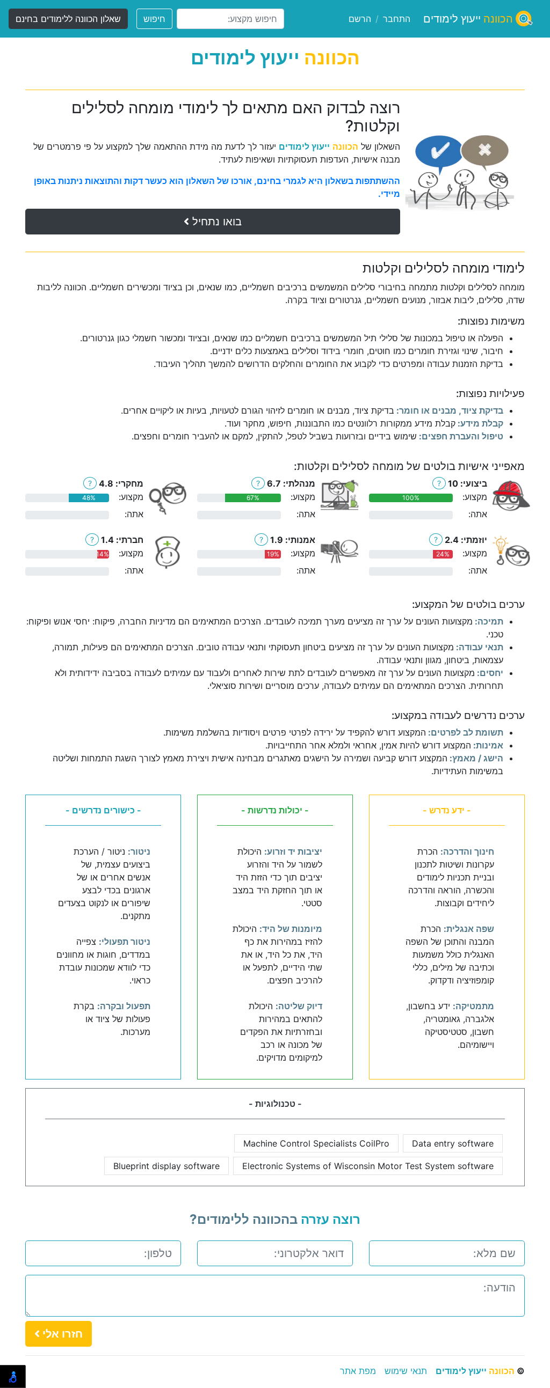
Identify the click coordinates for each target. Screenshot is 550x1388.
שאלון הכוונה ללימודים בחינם (68, 18)
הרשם (360, 18)
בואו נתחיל (215, 221)
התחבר (396, 18)
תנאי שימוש (406, 1370)
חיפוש (154, 18)
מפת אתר (358, 1370)
